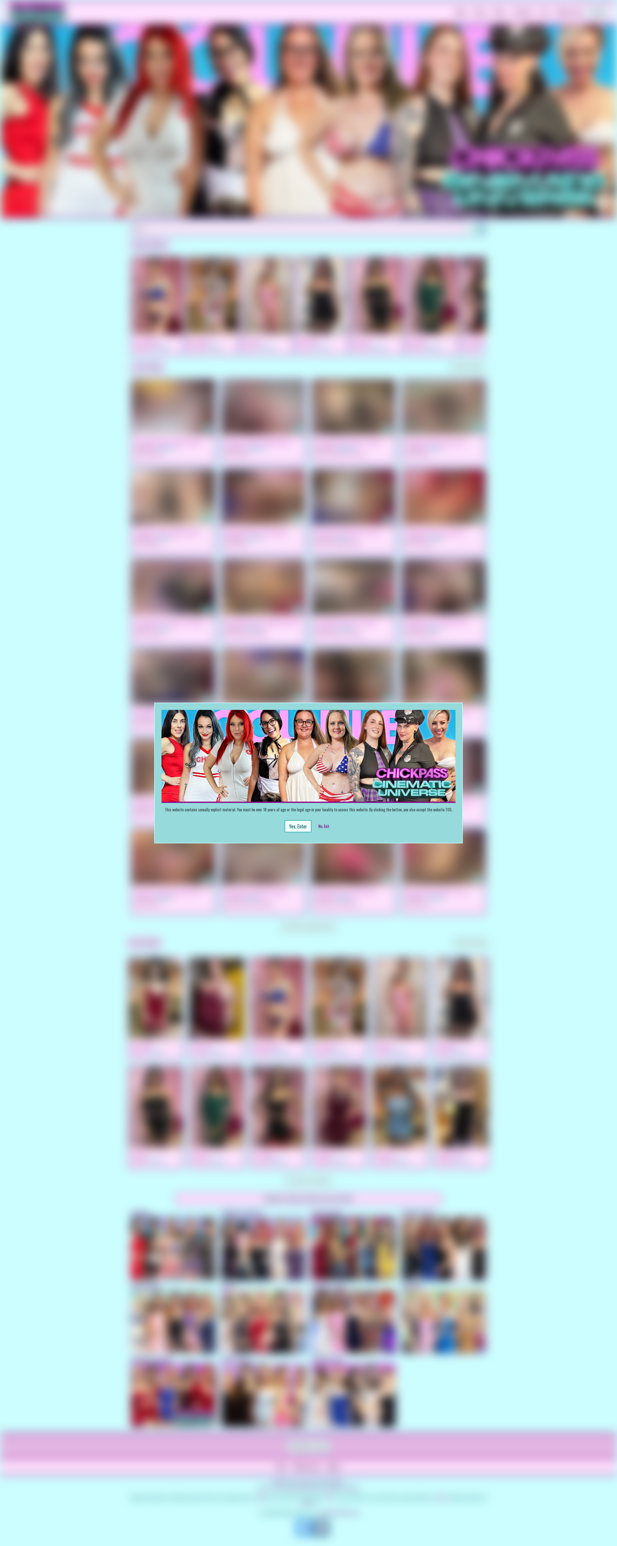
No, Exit (323, 826)
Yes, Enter (298, 826)
